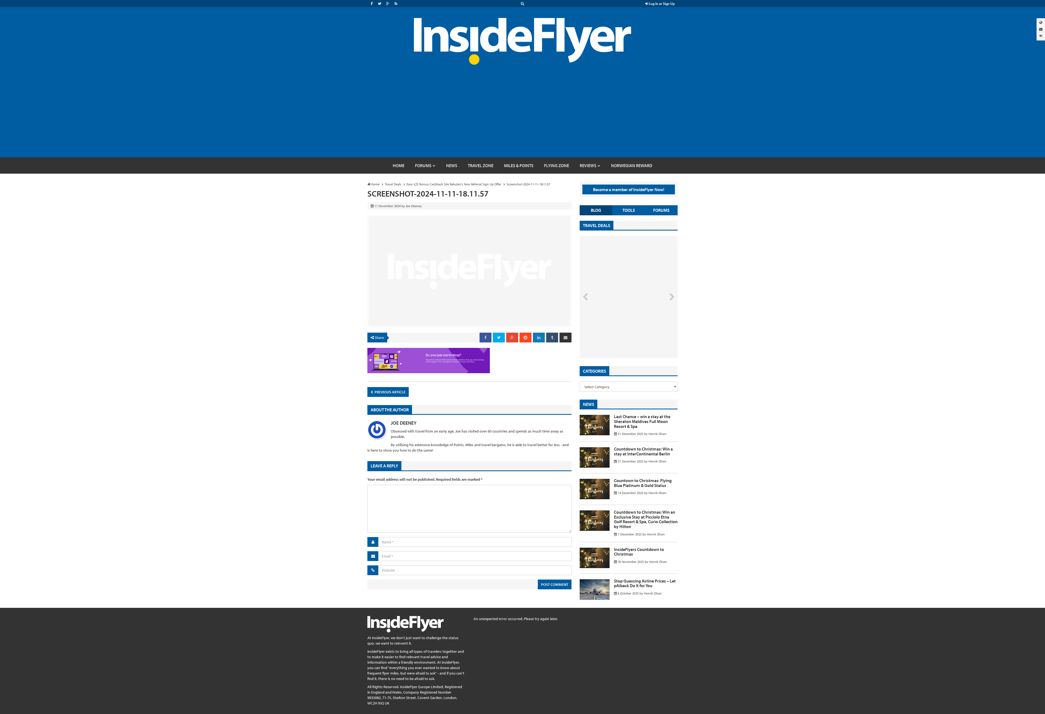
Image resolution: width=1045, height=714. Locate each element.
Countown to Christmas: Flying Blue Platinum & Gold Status (643, 483)
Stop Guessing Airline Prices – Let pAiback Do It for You (645, 583)
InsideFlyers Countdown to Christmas (639, 552)
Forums (661, 210)
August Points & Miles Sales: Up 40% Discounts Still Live (616, 337)
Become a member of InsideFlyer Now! (628, 189)
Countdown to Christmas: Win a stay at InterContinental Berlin (643, 451)
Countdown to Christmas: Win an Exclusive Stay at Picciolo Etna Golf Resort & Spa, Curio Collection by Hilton (646, 519)
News (588, 404)
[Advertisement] (522, 116)
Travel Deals (596, 225)
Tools (628, 210)
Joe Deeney (403, 423)
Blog (596, 210)
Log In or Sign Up (661, 3)
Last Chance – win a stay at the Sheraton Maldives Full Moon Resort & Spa (642, 421)
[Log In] (1040, 35)
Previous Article (389, 392)
